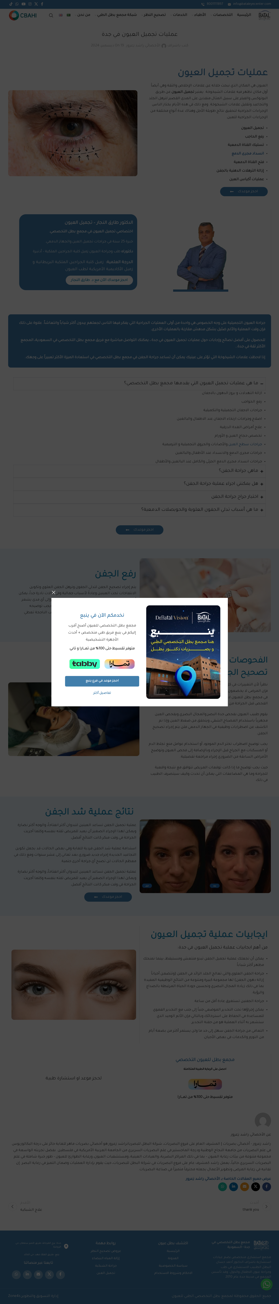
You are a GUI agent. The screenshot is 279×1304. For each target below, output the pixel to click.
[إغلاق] (53, 592)
